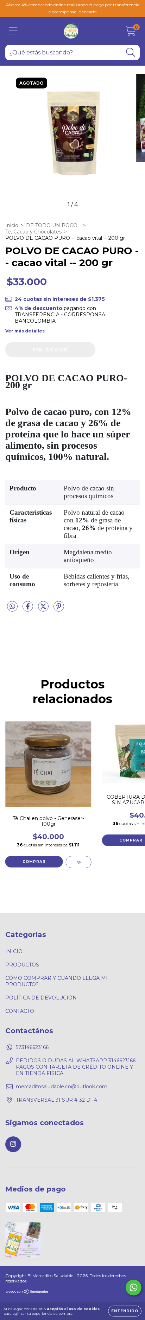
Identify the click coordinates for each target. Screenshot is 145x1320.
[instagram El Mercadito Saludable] (13, 1144)
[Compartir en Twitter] (44, 609)
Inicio (11, 225)
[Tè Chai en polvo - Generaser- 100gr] (79, 862)
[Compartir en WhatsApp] (12, 606)
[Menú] (13, 31)
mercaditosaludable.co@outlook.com (61, 1086)
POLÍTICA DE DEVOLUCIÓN (41, 998)
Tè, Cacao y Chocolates (33, 232)
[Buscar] (130, 52)
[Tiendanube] (27, 1292)
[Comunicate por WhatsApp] (133, 1287)
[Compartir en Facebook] (28, 609)
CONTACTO (19, 1011)
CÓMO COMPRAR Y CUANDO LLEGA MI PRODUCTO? (56, 981)
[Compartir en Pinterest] (58, 609)
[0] (130, 32)
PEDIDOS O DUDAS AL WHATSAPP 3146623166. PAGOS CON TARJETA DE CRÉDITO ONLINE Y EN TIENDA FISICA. (76, 1066)
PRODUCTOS (22, 965)
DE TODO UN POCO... (53, 225)
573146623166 (32, 1047)
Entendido (124, 1311)
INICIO (14, 951)
